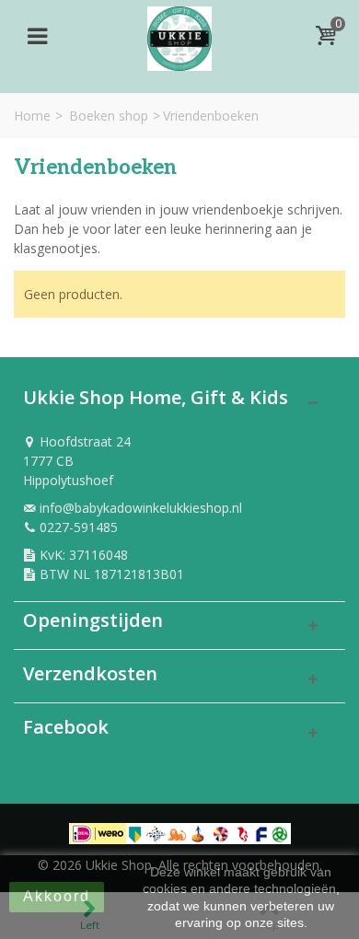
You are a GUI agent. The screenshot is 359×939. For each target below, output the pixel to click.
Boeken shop (108, 115)
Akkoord (56, 896)
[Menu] (36, 36)
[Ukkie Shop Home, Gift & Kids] (179, 33)
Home (32, 115)
